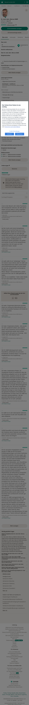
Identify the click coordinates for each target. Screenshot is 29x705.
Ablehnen (9, 134)
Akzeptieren (19, 134)
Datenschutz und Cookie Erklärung (12, 126)
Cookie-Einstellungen (14, 131)
